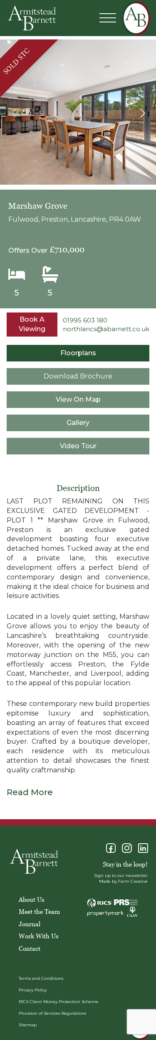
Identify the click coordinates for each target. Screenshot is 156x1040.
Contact (29, 948)
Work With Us (38, 936)
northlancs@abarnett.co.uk (106, 329)
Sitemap (28, 1025)
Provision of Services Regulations (52, 1013)
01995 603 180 (85, 320)
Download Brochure (78, 376)
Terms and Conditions (41, 978)
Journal (29, 924)
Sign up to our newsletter (121, 875)
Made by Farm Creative (123, 881)
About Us (31, 899)
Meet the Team (39, 911)
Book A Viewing (32, 324)
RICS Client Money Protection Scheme (59, 1001)
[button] (142, 113)
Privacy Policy (33, 990)
